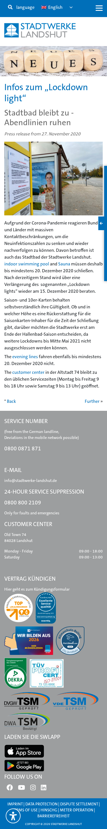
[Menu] (99, 8)
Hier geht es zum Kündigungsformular (37, 589)
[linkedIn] (44, 789)
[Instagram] (33, 789)
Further (92, 401)
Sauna (64, 264)
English (54, 7)
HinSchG (49, 809)
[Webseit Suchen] (10, 7)
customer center (28, 372)
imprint (15, 804)
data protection (41, 804)
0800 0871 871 (22, 448)
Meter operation (76, 809)
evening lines (25, 357)
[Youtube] (21, 789)
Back (11, 401)
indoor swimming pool (26, 264)
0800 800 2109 (22, 502)
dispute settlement (79, 804)
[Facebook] (9, 789)
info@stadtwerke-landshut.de (30, 480)
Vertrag (22, 79)
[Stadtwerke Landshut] (40, 30)
